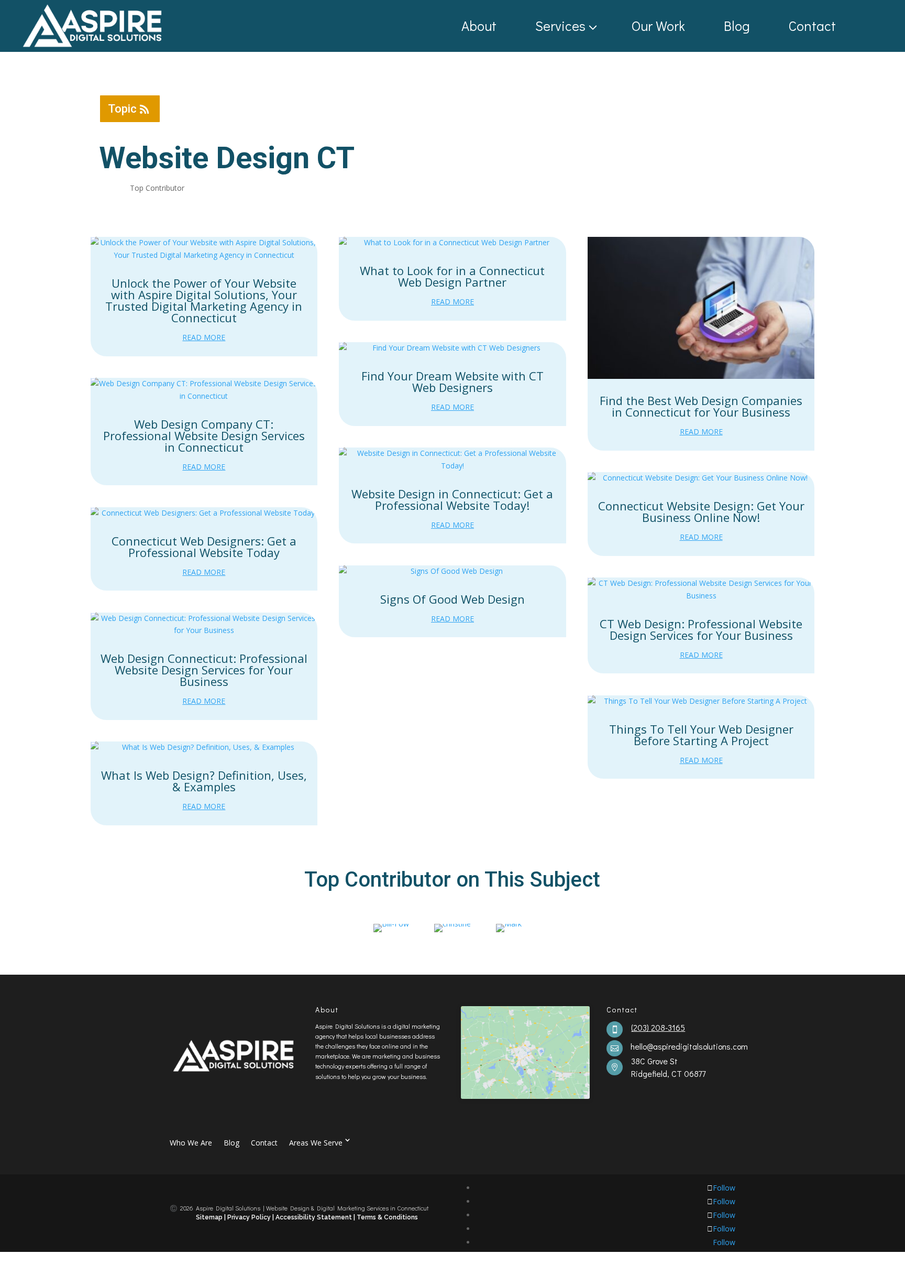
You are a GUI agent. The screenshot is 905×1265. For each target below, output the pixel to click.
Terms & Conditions (387, 1217)
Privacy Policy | (250, 1217)
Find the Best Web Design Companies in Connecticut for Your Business (701, 406)
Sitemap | (211, 1217)
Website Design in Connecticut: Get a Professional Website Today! (452, 499)
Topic (122, 108)
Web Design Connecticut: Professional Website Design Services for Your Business (204, 669)
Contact (812, 25)
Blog (737, 25)
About (478, 25)
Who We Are (191, 1142)
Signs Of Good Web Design (452, 599)
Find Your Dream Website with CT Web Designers (452, 381)
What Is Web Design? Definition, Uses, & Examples (204, 780)
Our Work (658, 25)
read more (203, 337)
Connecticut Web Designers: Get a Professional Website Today (204, 546)
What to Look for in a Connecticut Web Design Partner (452, 276)
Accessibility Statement (314, 1217)
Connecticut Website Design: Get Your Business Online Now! (701, 511)
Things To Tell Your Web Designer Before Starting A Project (701, 734)
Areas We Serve (316, 1142)
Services (560, 25)
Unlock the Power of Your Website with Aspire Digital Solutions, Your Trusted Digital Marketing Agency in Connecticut (203, 300)
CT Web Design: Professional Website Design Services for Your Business (701, 629)
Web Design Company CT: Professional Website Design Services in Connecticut (204, 435)
